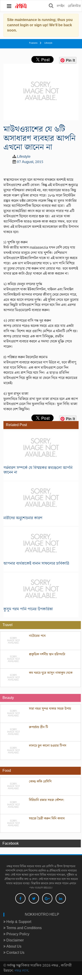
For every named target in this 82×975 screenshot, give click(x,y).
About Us (13, 946)
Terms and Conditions (23, 927)
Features (33, 43)
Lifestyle (48, 43)
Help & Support (18, 921)
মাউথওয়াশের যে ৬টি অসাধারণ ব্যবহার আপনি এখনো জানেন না (39, 138)
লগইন (60, 5)
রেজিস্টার (74, 5)
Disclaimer (14, 940)
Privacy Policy (17, 934)
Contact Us (14, 952)
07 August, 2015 (30, 161)
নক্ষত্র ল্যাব (21, 970)
